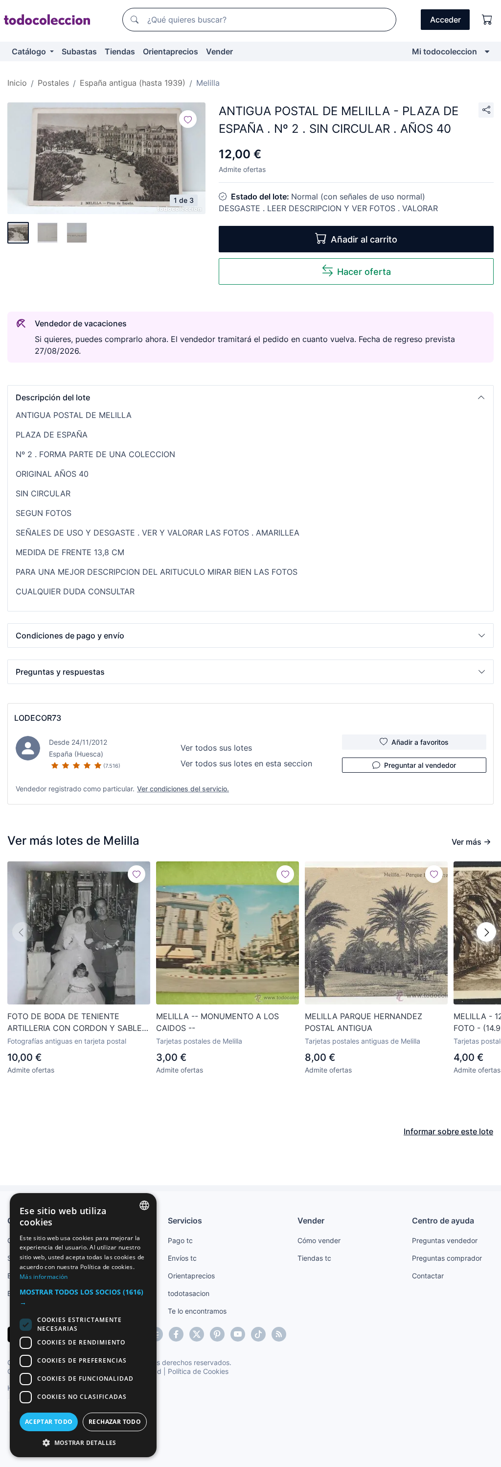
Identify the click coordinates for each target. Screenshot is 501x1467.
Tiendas (120, 51)
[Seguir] (188, 119)
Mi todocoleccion (444, 51)
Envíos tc (182, 1258)
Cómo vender (319, 1240)
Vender (219, 51)
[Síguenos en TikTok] (258, 1334)
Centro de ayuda (443, 1220)
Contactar (428, 1275)
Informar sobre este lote (448, 1131)
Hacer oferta (364, 272)
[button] (250, 397)
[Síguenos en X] (196, 1334)
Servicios (185, 1220)
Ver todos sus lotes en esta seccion (246, 763)
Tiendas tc (314, 1258)
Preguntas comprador (447, 1258)
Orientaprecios (170, 51)
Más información (44, 1276)
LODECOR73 (37, 718)
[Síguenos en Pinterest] (217, 1334)
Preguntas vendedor (445, 1240)
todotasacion (188, 1293)
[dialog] (83, 1325)
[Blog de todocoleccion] (279, 1334)
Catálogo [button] (30, 51)
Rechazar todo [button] (115, 1422)
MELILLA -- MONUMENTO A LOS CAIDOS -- (217, 1022)
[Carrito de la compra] (487, 19)
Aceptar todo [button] (49, 1422)
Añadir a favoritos (420, 742)
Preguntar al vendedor (420, 765)
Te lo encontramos (197, 1311)
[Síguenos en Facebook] (176, 1334)
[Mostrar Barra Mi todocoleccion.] (487, 51)
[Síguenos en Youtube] (237, 1334)
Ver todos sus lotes (216, 748)
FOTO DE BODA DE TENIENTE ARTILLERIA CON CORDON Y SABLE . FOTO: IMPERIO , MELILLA (76, 1022)
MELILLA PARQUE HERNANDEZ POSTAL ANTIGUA (363, 1022)
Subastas (79, 51)
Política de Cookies (198, 1371)
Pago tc (180, 1240)
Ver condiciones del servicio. (183, 788)
